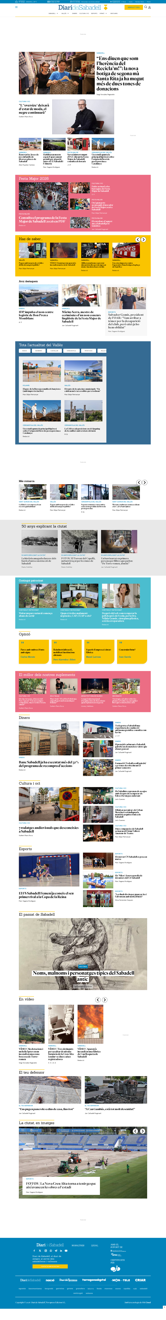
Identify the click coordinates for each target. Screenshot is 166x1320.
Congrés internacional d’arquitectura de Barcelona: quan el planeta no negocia (93, 701)
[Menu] (16, 7)
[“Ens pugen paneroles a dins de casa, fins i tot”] (50, 1090)
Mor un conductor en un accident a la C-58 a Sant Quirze (125, 506)
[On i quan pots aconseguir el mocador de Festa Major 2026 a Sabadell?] (80, 204)
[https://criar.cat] (140, 1280)
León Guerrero (120, 799)
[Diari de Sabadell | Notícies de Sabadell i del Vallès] (83, 7)
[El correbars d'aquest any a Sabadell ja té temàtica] (80, 222)
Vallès (65, 13)
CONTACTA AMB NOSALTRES (50, 1266)
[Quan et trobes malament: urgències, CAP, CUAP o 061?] (79, 596)
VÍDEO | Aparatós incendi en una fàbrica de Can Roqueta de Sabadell (89, 1053)
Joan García (125, 657)
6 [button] (87, 1197)
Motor (149, 2)
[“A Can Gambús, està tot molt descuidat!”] (116, 1090)
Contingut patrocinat (29, 610)
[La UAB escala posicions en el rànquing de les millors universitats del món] (83, 410)
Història (83, 966)
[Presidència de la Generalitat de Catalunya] (118, 1251)
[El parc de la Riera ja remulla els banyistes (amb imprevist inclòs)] (42, 371)
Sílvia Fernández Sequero (124, 900)
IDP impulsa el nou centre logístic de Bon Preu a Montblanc (36, 315)
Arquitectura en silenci (91, 696)
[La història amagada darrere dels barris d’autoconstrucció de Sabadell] (40, 541)
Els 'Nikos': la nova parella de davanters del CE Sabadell (128, 877)
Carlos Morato (28, 657)
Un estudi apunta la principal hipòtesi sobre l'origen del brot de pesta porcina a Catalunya (103, 159)
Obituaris (113, 13)
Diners (74, 13)
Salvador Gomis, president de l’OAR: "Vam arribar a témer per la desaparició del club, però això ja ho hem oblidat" (126, 321)
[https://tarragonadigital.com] (94, 1280)
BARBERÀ (38, 351)
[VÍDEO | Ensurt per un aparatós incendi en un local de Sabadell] (64, 250)
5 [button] (84, 1197)
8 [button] (92, 1197)
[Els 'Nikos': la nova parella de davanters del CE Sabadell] (98, 879)
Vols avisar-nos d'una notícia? (90, 2)
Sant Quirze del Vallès (29, 502)
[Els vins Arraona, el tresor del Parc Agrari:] (32, 686)
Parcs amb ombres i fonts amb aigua (32, 651)
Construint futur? (127, 650)
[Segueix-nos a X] (40, 1251)
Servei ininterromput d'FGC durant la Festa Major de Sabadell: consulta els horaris (77, 158)
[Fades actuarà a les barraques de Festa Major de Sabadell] (80, 187)
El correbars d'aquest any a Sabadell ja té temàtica (102, 223)
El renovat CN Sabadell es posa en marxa (131, 858)
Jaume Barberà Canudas (83, 986)
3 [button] (79, 1197)
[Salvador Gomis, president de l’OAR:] (126, 298)
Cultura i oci (84, 13)
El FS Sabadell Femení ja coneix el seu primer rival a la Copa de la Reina (46, 895)
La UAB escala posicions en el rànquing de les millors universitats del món (82, 430)
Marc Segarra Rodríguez (51, 167)
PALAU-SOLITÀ (106, 351)
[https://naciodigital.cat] (50, 1280)
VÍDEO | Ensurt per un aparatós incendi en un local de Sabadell (63, 264)
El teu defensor (26, 1106)
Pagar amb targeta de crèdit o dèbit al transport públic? (31, 264)
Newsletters (134, 7)
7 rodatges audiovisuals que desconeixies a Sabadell (49, 829)
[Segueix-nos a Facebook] (34, 1251)
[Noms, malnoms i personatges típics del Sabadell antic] (83, 954)
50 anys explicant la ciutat (34, 555)
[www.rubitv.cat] (135, 1289)
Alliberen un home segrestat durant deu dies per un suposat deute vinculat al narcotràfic (93, 265)
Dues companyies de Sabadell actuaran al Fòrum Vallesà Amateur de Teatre (129, 831)
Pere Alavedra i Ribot (64, 659)
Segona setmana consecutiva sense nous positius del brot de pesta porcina (93, 506)
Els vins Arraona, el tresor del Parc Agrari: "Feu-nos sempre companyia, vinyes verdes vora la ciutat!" (32, 702)
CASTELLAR (54, 351)
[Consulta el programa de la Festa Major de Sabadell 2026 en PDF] (43, 196)
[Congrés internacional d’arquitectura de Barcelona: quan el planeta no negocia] (95, 686)
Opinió (103, 13)
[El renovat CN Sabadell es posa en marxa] (98, 861)
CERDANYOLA (71, 351)
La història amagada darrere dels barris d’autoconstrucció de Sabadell (39, 561)
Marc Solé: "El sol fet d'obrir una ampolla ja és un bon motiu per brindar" (63, 701)
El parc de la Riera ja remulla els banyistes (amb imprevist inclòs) (42, 390)
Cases (130, 2)
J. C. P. (117, 736)
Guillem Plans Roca (26, 116)
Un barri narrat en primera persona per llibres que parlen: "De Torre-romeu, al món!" (117, 561)
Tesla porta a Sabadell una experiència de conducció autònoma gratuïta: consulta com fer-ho (130, 729)
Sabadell (53, 13)
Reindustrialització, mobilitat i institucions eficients (64, 652)
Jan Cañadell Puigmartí (100, 229)
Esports (94, 13)
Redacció (95, 167)
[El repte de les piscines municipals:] (83, 371)
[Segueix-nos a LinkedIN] (61, 1251)
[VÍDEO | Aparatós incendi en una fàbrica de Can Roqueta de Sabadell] (90, 1024)
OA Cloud (146, 1303)
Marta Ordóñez (27, 567)
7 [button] (89, 1197)
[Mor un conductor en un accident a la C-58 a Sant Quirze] (126, 492)
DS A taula (54, 696)
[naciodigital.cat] (35, 1289)
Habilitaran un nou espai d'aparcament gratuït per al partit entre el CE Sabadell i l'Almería (53, 159)
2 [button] (76, 1197)
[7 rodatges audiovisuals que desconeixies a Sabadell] (49, 804)
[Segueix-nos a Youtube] (66, 1251)
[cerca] (145, 7)
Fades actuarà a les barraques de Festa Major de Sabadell (101, 188)
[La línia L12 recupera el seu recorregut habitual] (32, 492)
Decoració (117, 696)
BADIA (24, 351)
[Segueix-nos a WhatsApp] (51, 1251)
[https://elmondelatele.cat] (120, 1280)
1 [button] (74, 1197)
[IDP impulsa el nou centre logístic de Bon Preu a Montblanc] (38, 295)
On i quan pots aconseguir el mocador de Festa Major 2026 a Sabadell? (102, 206)
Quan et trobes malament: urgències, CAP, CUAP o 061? (75, 614)
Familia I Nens (139, 2)
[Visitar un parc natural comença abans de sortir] (38, 596)
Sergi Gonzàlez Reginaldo (106, 94)
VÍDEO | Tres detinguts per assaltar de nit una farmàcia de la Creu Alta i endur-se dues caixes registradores (61, 1054)
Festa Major (72, 152)
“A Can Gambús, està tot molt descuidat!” (110, 1109)
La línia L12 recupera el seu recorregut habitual (30, 506)
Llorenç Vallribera (87, 706)
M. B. (66, 434)
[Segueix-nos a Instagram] (45, 1251)
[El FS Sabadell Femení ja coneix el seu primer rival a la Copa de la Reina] (49, 870)
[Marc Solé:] (64, 686)
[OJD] (115, 1269)
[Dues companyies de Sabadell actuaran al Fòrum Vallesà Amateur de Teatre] (98, 833)
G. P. (93, 194)
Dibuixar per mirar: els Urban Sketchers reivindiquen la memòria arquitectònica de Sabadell (129, 813)
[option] (32, 257)
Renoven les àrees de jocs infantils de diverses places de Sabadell (29, 158)
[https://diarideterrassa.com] (68, 1280)
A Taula (123, 2)
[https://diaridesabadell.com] (30, 1280)
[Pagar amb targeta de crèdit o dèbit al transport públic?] (32, 250)
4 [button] (81, 1197)
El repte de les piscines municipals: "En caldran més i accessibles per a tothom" (82, 390)
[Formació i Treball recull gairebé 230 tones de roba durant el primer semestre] (98, 767)
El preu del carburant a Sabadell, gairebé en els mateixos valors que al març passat (131, 746)
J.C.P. (69, 165)
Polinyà (26, 385)
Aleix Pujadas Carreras (27, 165)
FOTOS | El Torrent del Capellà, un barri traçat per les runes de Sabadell (78, 561)
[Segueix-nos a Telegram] (56, 1251)
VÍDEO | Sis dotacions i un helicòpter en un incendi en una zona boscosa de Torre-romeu (31, 1054)
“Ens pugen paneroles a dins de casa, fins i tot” (46, 1109)
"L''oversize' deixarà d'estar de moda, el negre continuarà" (34, 109)
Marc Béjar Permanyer (99, 213)
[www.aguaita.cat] (22, 1289)
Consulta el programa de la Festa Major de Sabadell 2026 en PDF (43, 219)
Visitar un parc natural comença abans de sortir (35, 614)
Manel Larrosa (93, 657)
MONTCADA (88, 351)
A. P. (20, 322)
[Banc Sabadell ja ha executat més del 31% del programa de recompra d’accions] (49, 738)
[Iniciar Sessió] (149, 7)
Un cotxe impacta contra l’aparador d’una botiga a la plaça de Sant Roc (126, 265)
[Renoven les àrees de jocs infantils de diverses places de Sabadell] (30, 144)
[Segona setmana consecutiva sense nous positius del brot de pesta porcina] (95, 492)
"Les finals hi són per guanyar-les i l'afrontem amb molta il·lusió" (131, 895)
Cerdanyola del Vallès (102, 152)
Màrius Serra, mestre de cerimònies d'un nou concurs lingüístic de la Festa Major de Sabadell (81, 317)
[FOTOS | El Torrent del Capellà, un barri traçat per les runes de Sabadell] (79, 541)
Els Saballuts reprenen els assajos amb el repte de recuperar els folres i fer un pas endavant (131, 793)
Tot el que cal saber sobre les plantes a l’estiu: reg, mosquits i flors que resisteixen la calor (124, 701)
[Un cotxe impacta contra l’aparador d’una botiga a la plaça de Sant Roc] (126, 250)
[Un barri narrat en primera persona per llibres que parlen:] (119, 541)
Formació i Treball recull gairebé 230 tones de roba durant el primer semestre (130, 765)
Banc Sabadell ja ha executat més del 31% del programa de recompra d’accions (49, 764)
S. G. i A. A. (52, 1062)
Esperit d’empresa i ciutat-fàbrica (98, 651)
